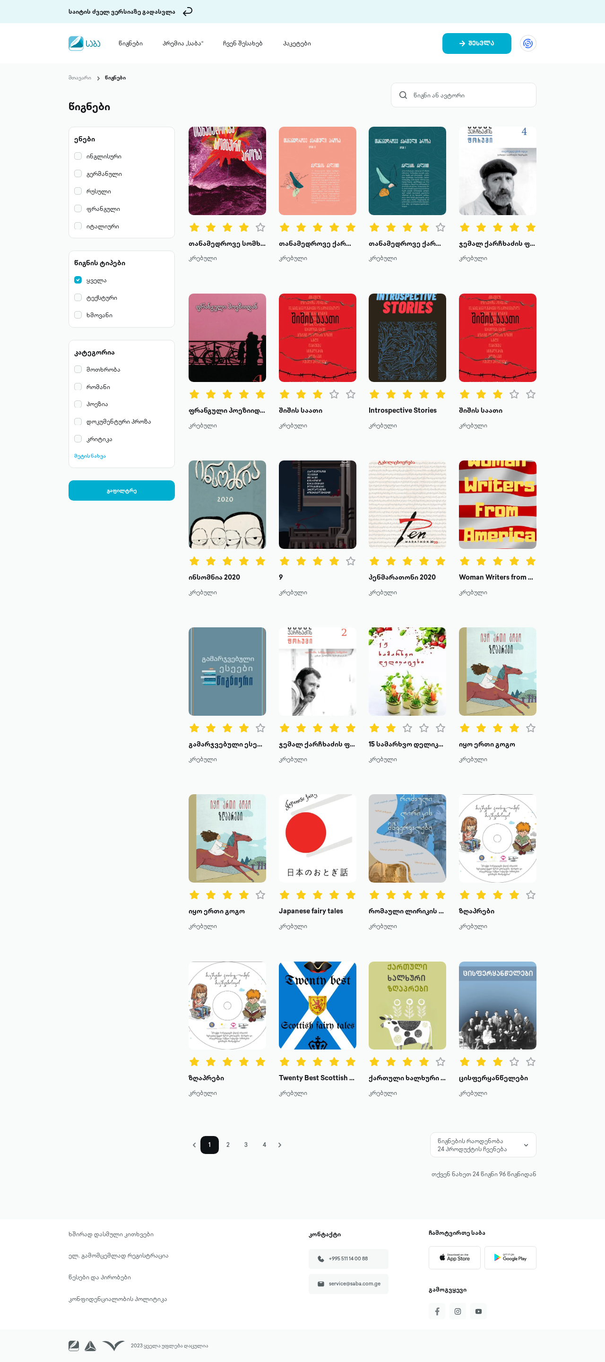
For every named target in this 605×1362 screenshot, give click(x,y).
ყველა (96, 280)
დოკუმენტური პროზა (118, 421)
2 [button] (228, 1144)
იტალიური (102, 226)
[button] (194, 1145)
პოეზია (97, 403)
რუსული (98, 191)
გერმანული (104, 173)
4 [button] (264, 1144)
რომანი (98, 386)
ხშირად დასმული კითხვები (111, 1234)
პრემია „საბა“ (183, 43)
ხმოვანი (99, 315)
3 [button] (246, 1144)
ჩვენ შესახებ (243, 43)
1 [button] (209, 1144)
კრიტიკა (99, 438)
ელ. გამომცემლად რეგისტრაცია (119, 1255)
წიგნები (131, 43)
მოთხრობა (103, 369)
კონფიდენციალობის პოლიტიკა (118, 1298)
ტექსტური (101, 297)
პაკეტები (297, 43)
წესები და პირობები (100, 1277)
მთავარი (80, 77)
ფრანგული (103, 208)
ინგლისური (103, 156)
